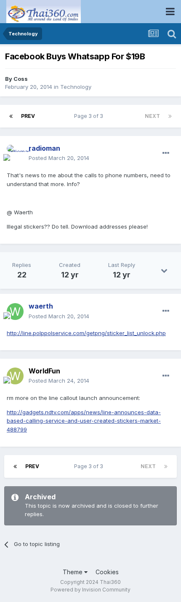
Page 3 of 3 (90, 116)
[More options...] (165, 153)
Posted (59, 157)
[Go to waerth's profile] (15, 311)
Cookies (107, 571)
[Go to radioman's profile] (15, 153)
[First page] (11, 116)
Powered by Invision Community (90, 589)
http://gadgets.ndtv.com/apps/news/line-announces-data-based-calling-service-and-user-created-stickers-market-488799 (84, 421)
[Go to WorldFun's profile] (15, 376)
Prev (28, 116)
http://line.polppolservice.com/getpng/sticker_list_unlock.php (86, 333)
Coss (20, 78)
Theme (73, 571)
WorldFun (44, 371)
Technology (75, 86)
